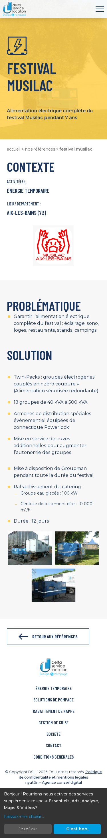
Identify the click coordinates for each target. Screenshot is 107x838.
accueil (14, 149)
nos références (40, 149)
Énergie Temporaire (53, 688)
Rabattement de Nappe (53, 711)
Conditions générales (53, 756)
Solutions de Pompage (53, 699)
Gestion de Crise (53, 722)
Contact (53, 745)
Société (53, 734)
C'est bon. (77, 828)
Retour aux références (55, 636)
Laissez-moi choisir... (24, 816)
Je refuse (28, 828)
